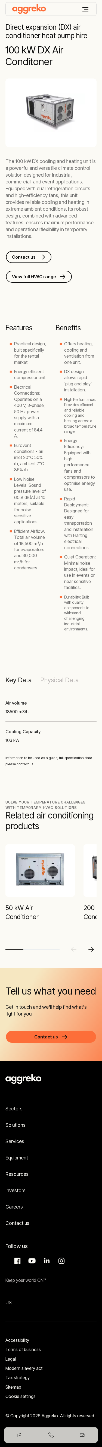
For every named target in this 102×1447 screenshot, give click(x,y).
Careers (14, 1207)
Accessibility (17, 1340)
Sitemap (13, 1387)
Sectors (14, 1108)
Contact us (17, 1223)
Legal (10, 1359)
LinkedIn (46, 1260)
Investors (15, 1190)
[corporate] (29, 9)
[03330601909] (50, 1435)
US (8, 1302)
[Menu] (85, 9)
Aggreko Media (31, 1260)
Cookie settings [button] (20, 1396)
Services (14, 1141)
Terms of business (23, 1349)
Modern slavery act (23, 1368)
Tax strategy (17, 1377)
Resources (17, 1174)
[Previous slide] (73, 949)
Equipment (16, 1158)
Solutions (15, 1125)
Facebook (16, 1260)
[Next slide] (91, 949)
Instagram (60, 1260)
